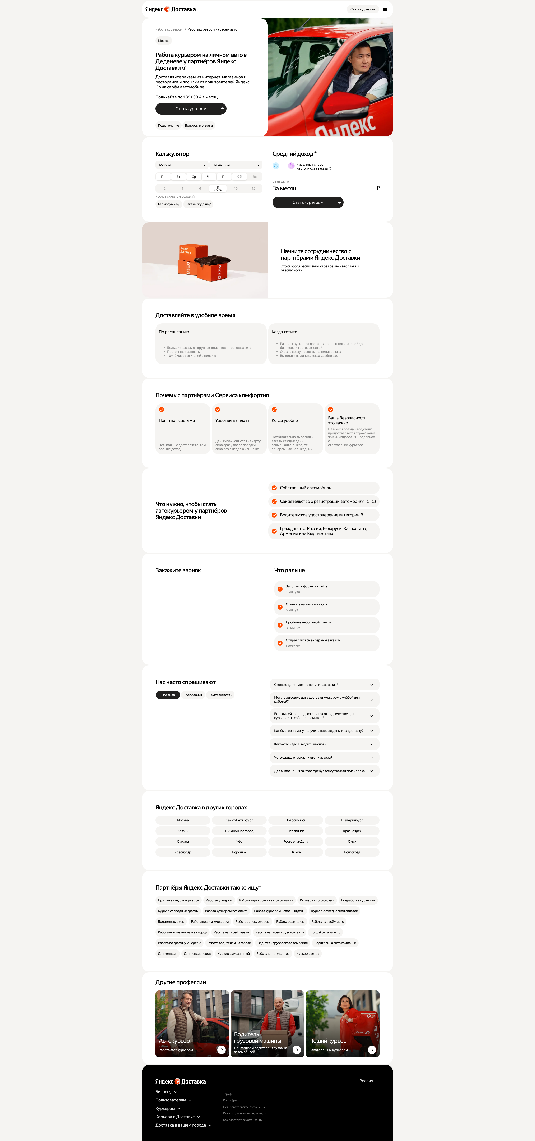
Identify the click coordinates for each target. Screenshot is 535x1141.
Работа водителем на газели (229, 943)
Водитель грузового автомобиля (283, 943)
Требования (193, 695)
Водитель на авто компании (335, 943)
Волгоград (352, 852)
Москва (163, 41)
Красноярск (352, 831)
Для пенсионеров (197, 954)
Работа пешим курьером (210, 922)
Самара (183, 842)
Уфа (239, 842)
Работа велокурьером (253, 922)
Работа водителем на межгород (182, 932)
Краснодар (183, 852)
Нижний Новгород (239, 831)
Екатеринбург (352, 820)
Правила (168, 695)
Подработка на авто (325, 932)
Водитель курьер (171, 922)
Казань (183, 831)
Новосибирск (295, 820)
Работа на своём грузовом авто (280, 932)
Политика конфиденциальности (244, 1113)
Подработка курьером (358, 900)
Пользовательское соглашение (244, 1107)
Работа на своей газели (231, 932)
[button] (324, 684)
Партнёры (230, 1100)
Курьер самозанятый (234, 954)
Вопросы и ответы (199, 126)
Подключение (168, 126)
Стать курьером (362, 9)
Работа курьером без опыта (226, 911)
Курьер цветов (307, 954)
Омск (352, 842)
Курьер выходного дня (317, 900)
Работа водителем (290, 922)
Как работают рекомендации (242, 1120)
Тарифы (228, 1094)
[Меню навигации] (385, 9)
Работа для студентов (273, 954)
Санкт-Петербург (239, 820)
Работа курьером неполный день (279, 911)
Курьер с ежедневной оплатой (334, 911)
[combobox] (180, 165)
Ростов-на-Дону (295, 842)
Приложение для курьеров (178, 900)
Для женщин (167, 954)
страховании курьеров (346, 445)
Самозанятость (220, 695)
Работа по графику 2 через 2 (179, 943)
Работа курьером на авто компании (266, 900)
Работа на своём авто (327, 922)
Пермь (295, 852)
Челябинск (296, 831)
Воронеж (239, 852)
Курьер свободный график (178, 911)
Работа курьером (169, 29)
